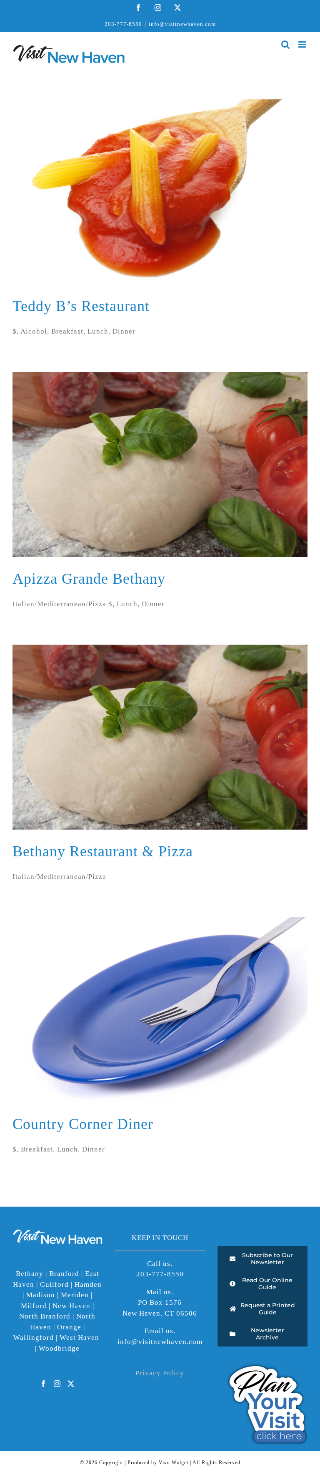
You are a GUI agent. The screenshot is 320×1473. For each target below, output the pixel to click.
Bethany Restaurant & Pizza (102, 851)
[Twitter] (71, 1383)
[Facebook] (43, 1383)
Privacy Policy (159, 1373)
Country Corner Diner (82, 1124)
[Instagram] (57, 1383)
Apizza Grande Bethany (88, 578)
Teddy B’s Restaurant (81, 306)
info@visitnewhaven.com (182, 24)
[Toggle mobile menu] (303, 44)
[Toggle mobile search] (285, 44)
